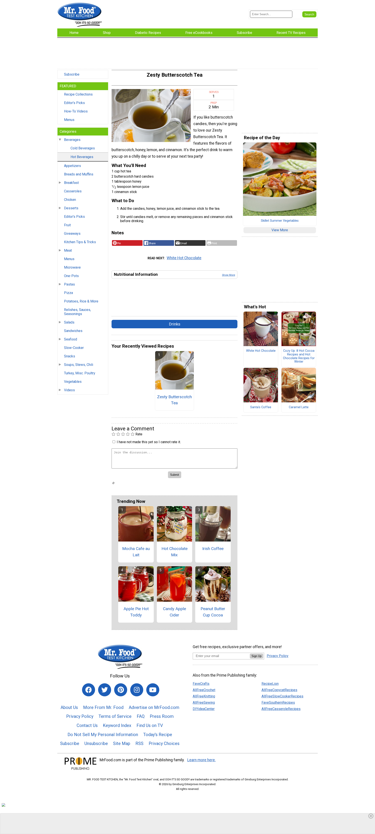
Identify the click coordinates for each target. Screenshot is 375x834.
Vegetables (73, 382)
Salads (69, 322)
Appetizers (72, 166)
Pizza (68, 293)
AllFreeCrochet (204, 690)
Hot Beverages (82, 157)
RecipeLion (270, 684)
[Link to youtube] (152, 689)
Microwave (72, 267)
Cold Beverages (83, 148)
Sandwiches (73, 331)
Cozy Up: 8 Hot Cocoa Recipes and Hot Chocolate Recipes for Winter (299, 356)
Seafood (70, 339)
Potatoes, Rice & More (81, 301)
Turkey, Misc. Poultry (79, 373)
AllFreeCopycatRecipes (279, 690)
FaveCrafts (201, 684)
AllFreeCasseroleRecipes (281, 709)
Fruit (67, 225)
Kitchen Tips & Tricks (80, 242)
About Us (69, 707)
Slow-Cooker (74, 348)
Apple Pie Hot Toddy (136, 612)
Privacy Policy (79, 716)
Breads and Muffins (78, 174)
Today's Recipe (157, 734)
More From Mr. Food (103, 707)
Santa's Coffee (260, 407)
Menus (69, 120)
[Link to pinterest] (120, 689)
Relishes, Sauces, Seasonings (77, 312)
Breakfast (71, 183)
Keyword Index (117, 725)
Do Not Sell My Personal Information (102, 734)
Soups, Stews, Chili (78, 365)
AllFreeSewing (204, 702)
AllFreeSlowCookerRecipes (282, 696)
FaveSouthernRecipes (278, 702)
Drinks (174, 324)
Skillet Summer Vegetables (280, 221)
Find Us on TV (150, 725)
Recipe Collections (78, 94)
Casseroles (73, 191)
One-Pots (71, 276)
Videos (69, 390)
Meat (68, 250)
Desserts (71, 208)
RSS (139, 743)
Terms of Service (115, 716)
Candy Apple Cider (174, 612)
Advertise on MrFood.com (154, 707)
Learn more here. (201, 760)
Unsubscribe (96, 743)
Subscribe (71, 74)
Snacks (69, 356)
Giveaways (72, 233)
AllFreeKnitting (204, 696)
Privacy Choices (164, 743)
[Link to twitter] (104, 689)
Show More (228, 274)
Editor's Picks (74, 103)
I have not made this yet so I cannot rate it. (149, 442)
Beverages (72, 140)
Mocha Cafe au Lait (136, 551)
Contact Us (87, 725)
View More (279, 230)
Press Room (162, 716)
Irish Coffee (213, 548)
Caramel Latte (299, 407)
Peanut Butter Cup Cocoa (213, 612)
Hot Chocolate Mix (174, 551)
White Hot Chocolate (184, 258)
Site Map (121, 743)
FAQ (141, 716)
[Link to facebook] (88, 689)
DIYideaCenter (204, 709)
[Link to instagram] (136, 689)
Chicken (70, 200)
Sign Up (257, 656)
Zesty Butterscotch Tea (174, 400)
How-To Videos (76, 111)
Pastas (69, 284)
